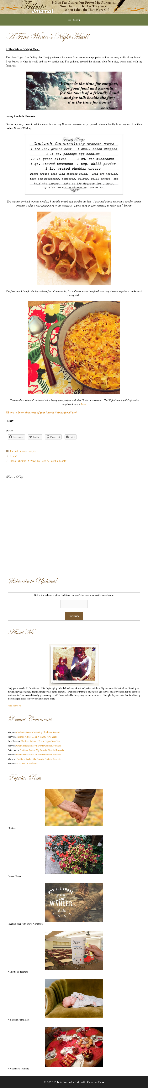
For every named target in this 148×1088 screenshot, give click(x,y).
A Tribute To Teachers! (26, 763)
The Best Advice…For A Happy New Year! (36, 736)
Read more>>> (15, 705)
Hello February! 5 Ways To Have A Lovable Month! (38, 461)
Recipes (32, 451)
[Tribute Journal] (74, 6)
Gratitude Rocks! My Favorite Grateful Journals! (38, 745)
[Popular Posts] (74, 807)
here (83, 404)
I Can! (13, 456)
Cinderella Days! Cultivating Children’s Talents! (38, 732)
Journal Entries (18, 451)
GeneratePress (95, 1082)
